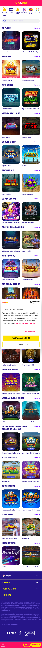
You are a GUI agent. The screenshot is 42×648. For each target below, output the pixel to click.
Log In (27, 645)
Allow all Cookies (21, 338)
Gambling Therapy (25, 617)
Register (36, 645)
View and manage (6, 624)
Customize (20, 344)
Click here (34, 619)
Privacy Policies (28, 323)
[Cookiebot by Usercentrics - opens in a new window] (30, 302)
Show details (30, 332)
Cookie (17, 323)
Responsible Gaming (15, 616)
